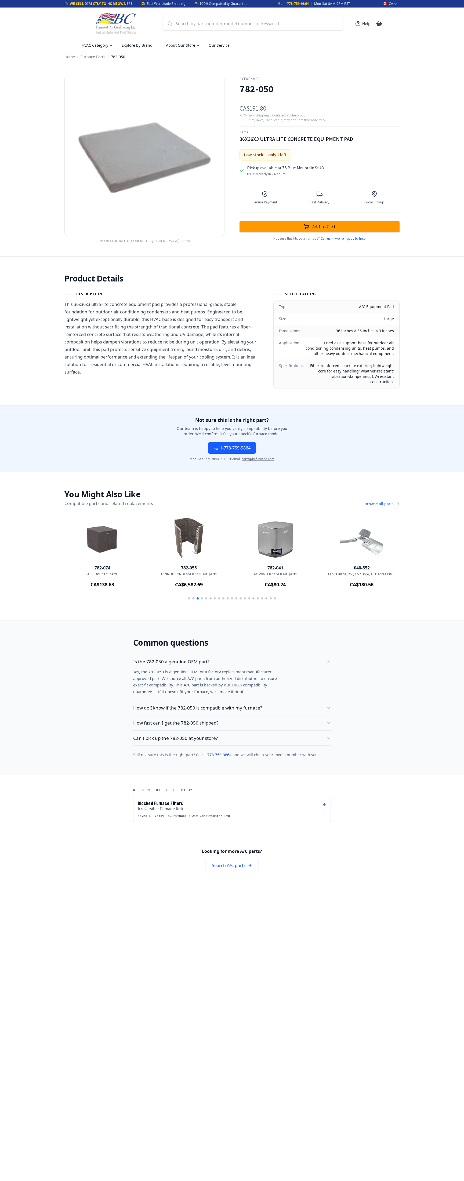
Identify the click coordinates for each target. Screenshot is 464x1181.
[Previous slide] (76, 560)
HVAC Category (95, 45)
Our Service (219, 45)
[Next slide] (387, 560)
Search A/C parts (229, 865)
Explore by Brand (137, 45)
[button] (189, 598)
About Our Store (180, 45)
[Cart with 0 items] (379, 23)
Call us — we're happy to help (343, 238)
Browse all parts (379, 503)
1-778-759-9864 (296, 3)
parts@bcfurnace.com (257, 459)
